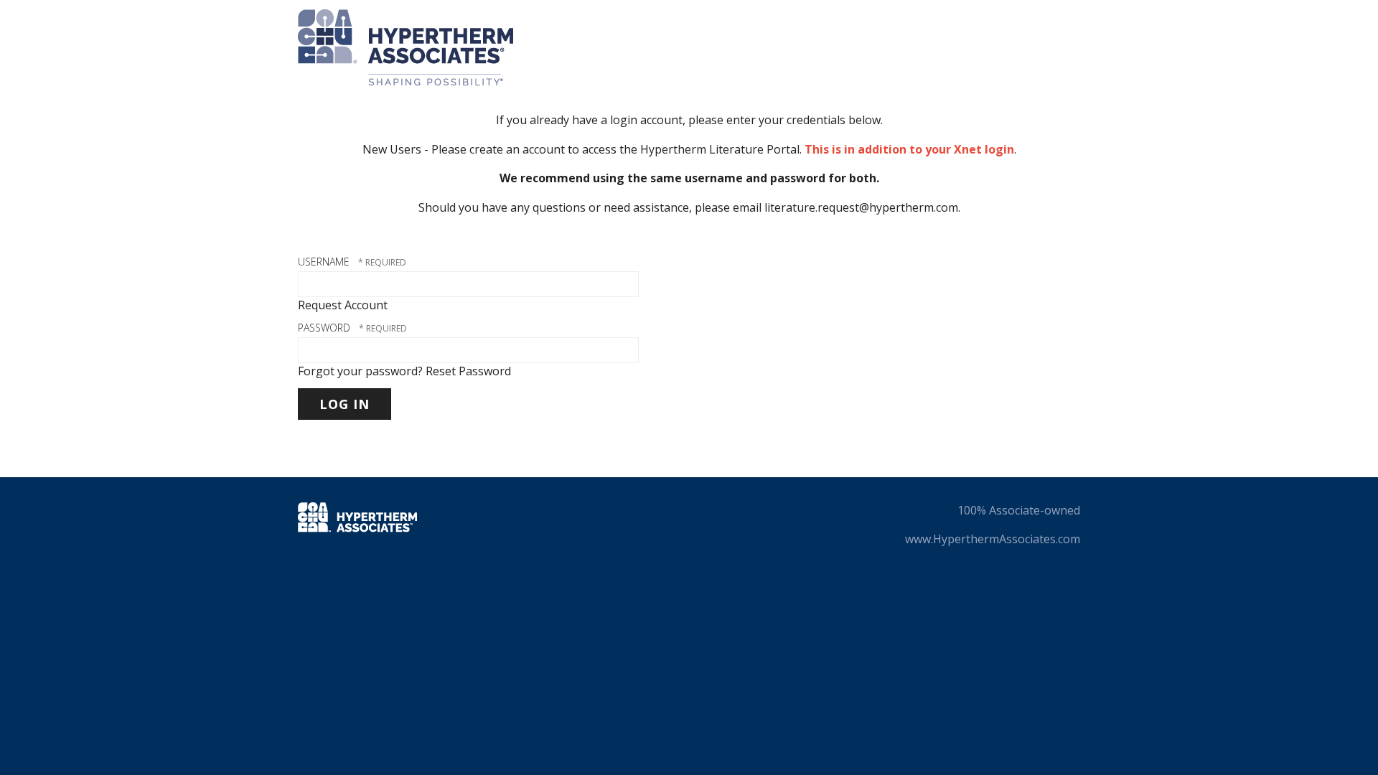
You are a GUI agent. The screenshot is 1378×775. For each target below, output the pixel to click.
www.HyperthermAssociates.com (992, 539)
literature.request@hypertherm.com (861, 207)
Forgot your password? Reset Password (404, 371)
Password (324, 327)
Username (324, 261)
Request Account (343, 305)
